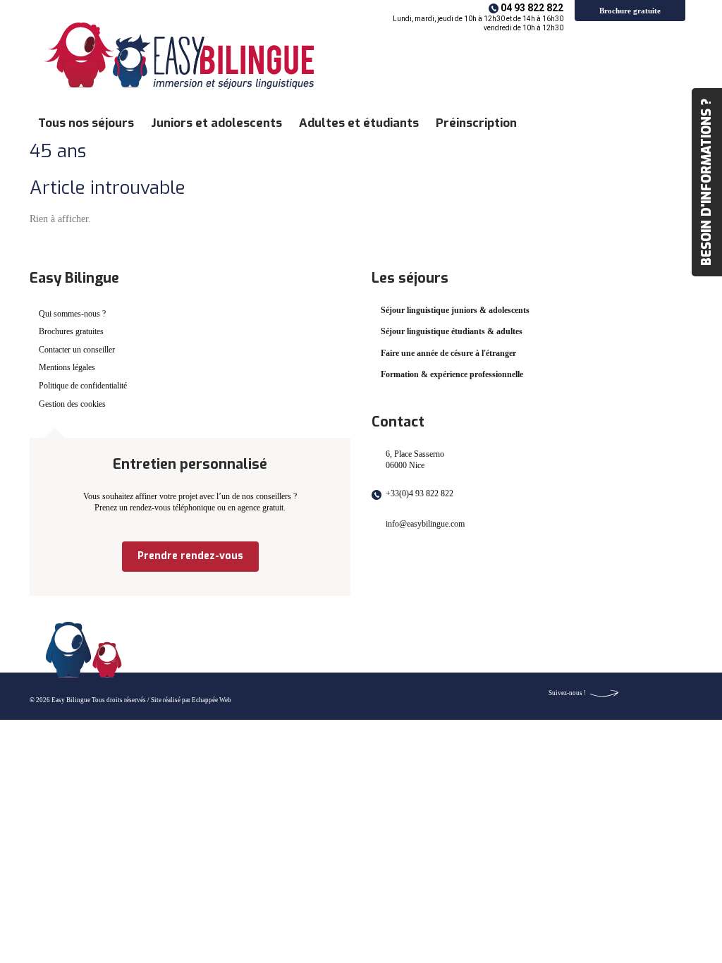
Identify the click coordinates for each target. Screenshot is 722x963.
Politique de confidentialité (83, 386)
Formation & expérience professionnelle (452, 374)
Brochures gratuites (71, 331)
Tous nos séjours (86, 123)
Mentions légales (67, 367)
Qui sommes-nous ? (72, 314)
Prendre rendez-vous (190, 556)
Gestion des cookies (72, 404)
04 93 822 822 (532, 7)
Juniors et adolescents (216, 123)
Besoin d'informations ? (706, 182)
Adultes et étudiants (359, 123)
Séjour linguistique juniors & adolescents (455, 310)
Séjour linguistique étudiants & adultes (451, 331)
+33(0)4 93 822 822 (419, 493)
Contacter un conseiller (77, 350)
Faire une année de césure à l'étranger (448, 353)
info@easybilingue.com (425, 524)
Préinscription (476, 123)
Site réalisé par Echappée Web (191, 700)
